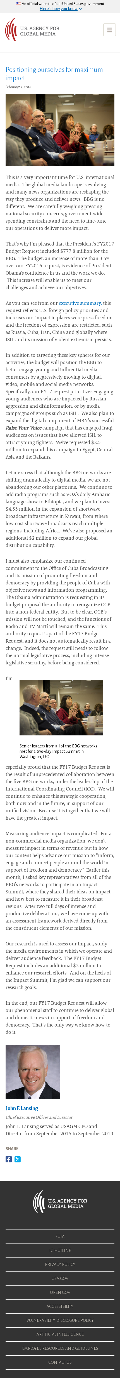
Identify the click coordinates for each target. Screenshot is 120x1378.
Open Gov (60, 1292)
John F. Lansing (22, 1108)
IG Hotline (60, 1250)
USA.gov (60, 1278)
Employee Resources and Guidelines (60, 1348)
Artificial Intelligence (60, 1334)
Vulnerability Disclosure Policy (60, 1320)
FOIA (60, 1236)
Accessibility (60, 1306)
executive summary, (80, 303)
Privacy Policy (60, 1264)
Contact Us (60, 1362)
